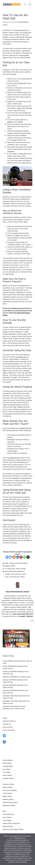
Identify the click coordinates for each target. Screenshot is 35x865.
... (32, 619)
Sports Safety (8, 787)
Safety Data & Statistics (11, 823)
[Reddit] (14, 557)
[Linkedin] (17, 557)
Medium (30, 616)
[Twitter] (10, 557)
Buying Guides (8, 826)
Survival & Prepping (10, 790)
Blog (6, 563)
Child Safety (7, 763)
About (5, 718)
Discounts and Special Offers (13, 829)
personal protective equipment (14, 571)
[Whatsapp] (24, 557)
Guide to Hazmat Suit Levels (15, 574)
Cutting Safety (8, 766)
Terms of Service (9, 730)
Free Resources (8, 814)
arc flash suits (10, 569)
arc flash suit (21, 83)
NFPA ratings (20, 569)
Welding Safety (8, 799)
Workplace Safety (9, 566)
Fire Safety (6, 772)
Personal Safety (21, 563)
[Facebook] (7, 557)
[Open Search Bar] (24, 4)
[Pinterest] (21, 557)
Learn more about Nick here (22, 614)
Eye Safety (6, 769)
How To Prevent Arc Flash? (15, 577)
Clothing (12, 563)
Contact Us (7, 724)
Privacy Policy (8, 727)
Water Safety (7, 796)
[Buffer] (28, 557)
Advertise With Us (9, 721)
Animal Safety (8, 760)
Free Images (7, 820)
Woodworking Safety (10, 802)
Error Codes (7, 817)
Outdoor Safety (8, 778)
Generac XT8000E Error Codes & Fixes (17, 677)
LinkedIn (22, 616)
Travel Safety (7, 793)
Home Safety (7, 775)
